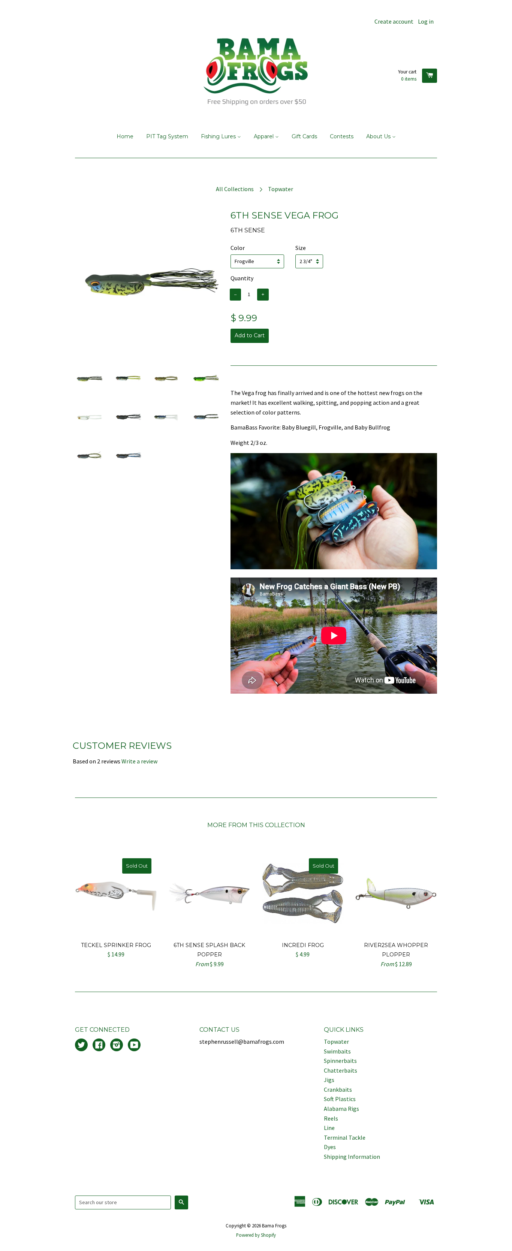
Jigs (329, 1079)
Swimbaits (337, 1051)
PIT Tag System (167, 136)
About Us (379, 136)
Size (300, 247)
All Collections (235, 189)
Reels (331, 1118)
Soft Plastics (340, 1099)
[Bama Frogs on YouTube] (134, 1045)
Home (125, 136)
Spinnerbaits (340, 1060)
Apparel (264, 136)
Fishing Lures (219, 136)
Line (329, 1127)
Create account (393, 21)
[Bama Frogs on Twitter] (81, 1045)
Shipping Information (352, 1156)
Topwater (280, 189)
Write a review (139, 761)
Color (238, 247)
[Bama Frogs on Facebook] (99, 1045)
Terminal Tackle (344, 1137)
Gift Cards (304, 136)
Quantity (242, 278)
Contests (341, 136)
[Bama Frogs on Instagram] (116, 1045)
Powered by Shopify (256, 1235)
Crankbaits (338, 1089)
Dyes (330, 1147)
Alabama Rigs (341, 1108)
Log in (426, 21)
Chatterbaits (340, 1070)
